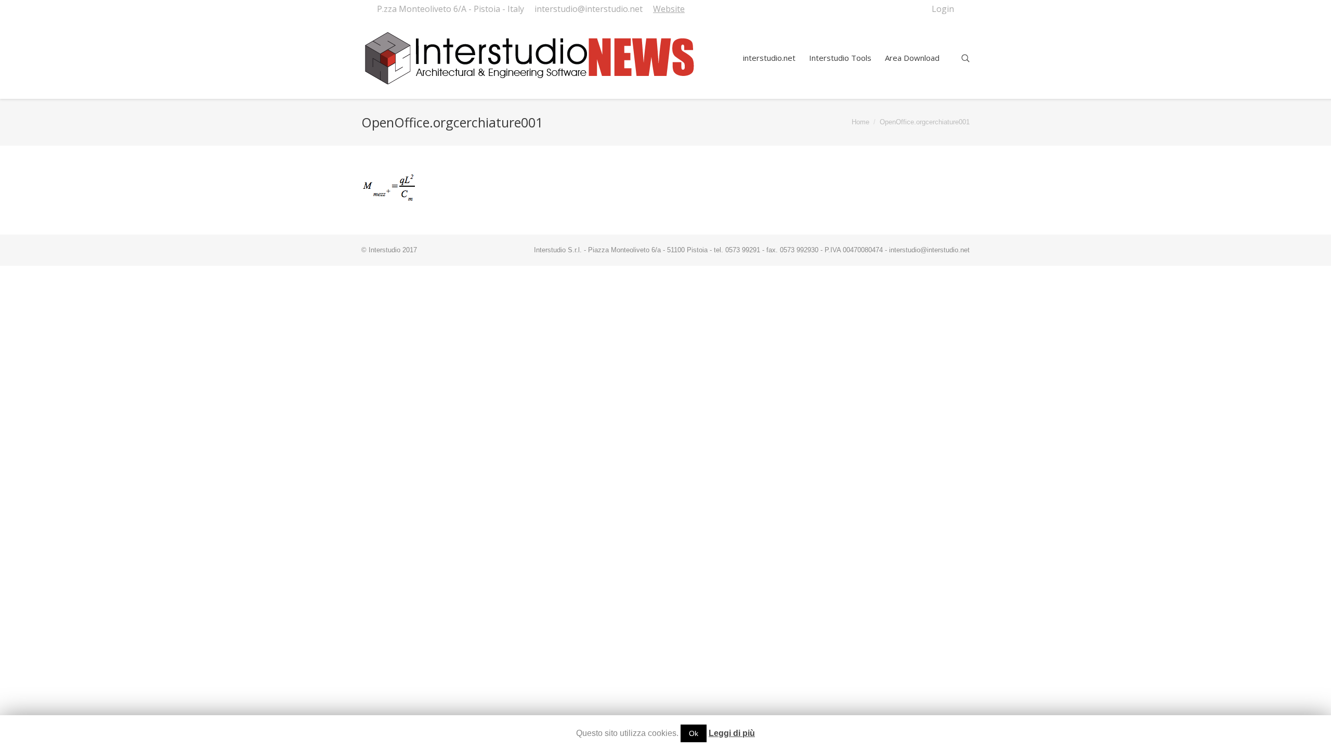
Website (669, 9)
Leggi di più (732, 733)
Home (860, 122)
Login (943, 9)
